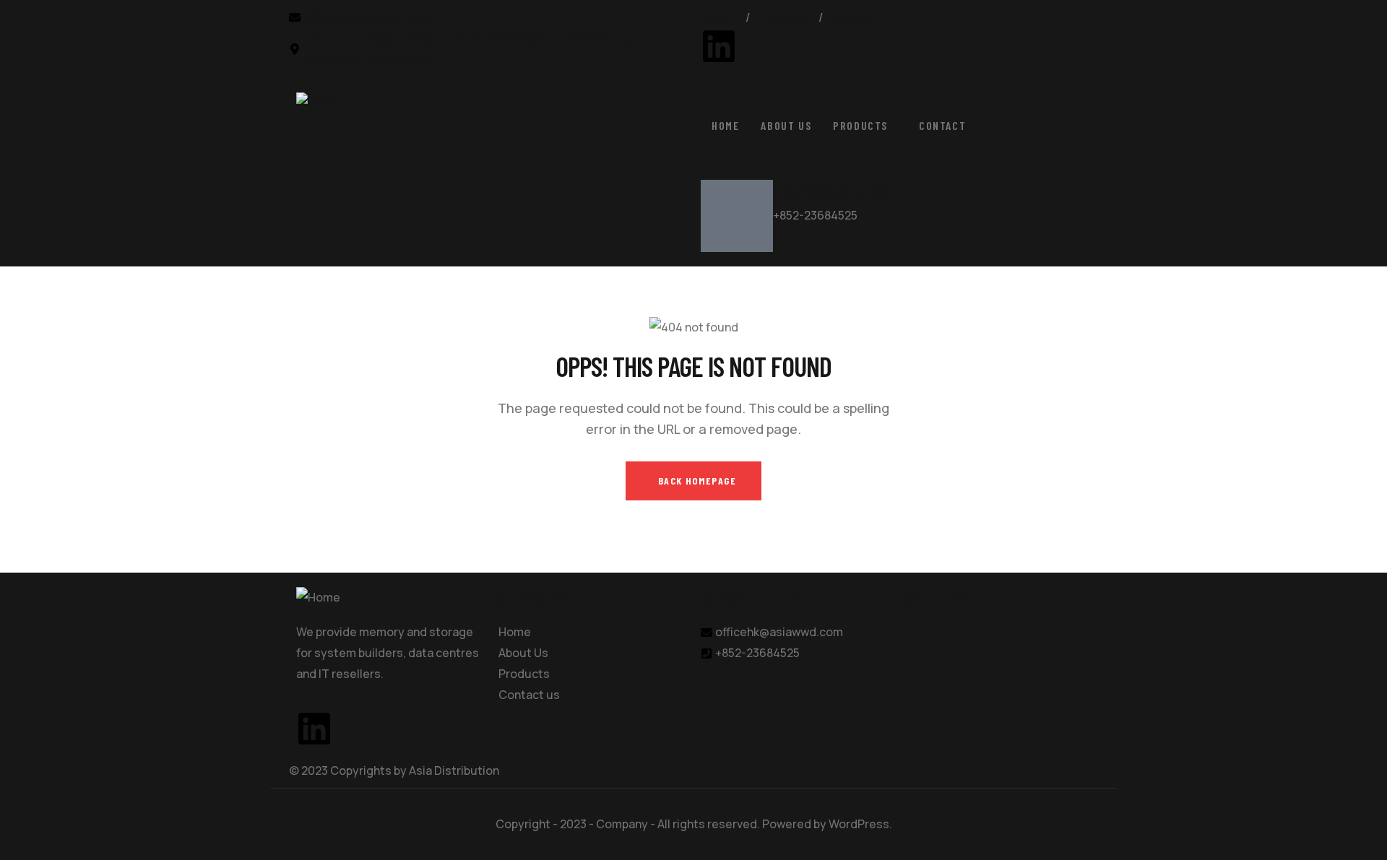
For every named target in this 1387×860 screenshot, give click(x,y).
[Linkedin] (719, 46)
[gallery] (930, 632)
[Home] (318, 102)
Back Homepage (697, 480)
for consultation (832, 192)
